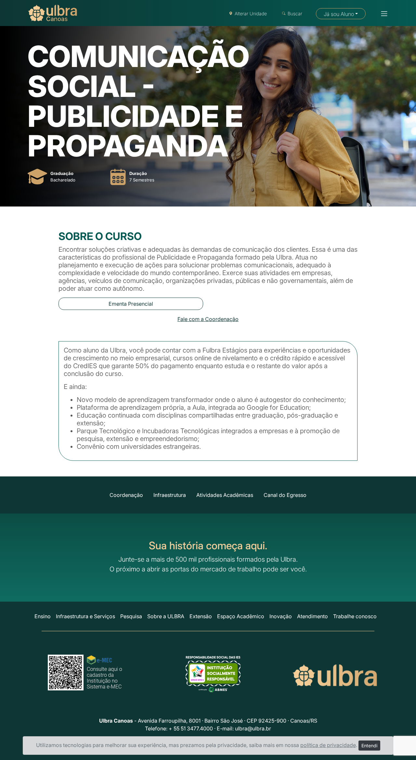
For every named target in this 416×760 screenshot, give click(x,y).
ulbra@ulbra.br (253, 728)
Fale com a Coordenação (208, 319)
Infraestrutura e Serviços (85, 616)
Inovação (280, 616)
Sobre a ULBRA (165, 616)
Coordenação (126, 495)
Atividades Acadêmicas (224, 495)
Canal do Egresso (285, 495)
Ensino (42, 616)
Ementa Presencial (131, 303)
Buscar (295, 13)
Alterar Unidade (251, 13)
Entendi (369, 745)
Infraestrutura (169, 495)
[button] (382, 13)
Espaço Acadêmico (240, 616)
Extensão (200, 616)
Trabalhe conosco (355, 616)
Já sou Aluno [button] (339, 14)
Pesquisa (131, 616)
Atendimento (312, 616)
